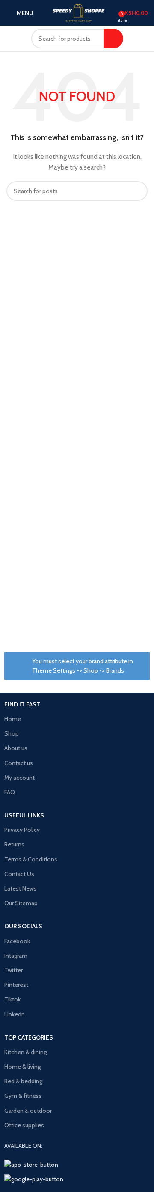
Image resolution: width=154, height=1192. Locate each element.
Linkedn (14, 1014)
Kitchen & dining (25, 1052)
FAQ (9, 792)
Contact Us (19, 874)
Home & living (22, 1066)
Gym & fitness (23, 1096)
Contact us (18, 763)
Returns (14, 844)
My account (19, 777)
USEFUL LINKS (24, 815)
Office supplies (24, 1125)
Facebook (17, 941)
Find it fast (22, 704)
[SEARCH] (113, 38)
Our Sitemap (21, 903)
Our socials (23, 926)
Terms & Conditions (30, 859)
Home (12, 719)
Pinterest (16, 985)
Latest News (20, 888)
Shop (11, 733)
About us (15, 748)
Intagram (15, 956)
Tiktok (12, 999)
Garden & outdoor (28, 1111)
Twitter (13, 970)
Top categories (28, 1037)
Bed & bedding (23, 1081)
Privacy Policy (22, 830)
